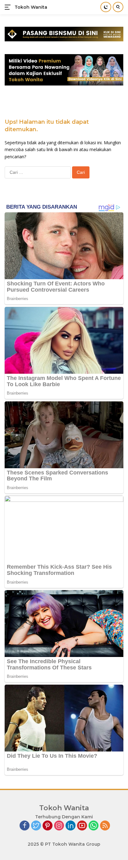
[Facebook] (25, 826)
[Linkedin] (70, 826)
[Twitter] (36, 826)
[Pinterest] (48, 826)
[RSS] (105, 826)
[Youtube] (82, 826)
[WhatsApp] (93, 826)
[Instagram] (59, 826)
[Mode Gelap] (105, 7)
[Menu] (9, 7)
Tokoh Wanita (31, 7)
